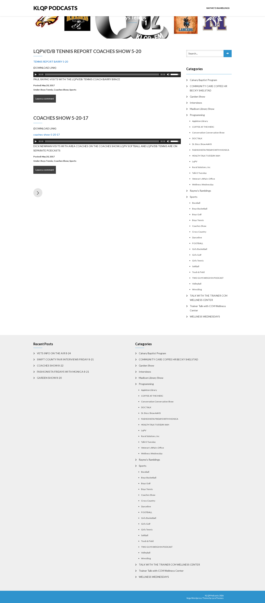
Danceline (197, 237)
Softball (195, 266)
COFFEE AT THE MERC (203, 126)
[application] (107, 74)
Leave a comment (45, 98)
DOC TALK (197, 138)
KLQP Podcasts (55, 8)
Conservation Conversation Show (208, 132)
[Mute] (168, 74)
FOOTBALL (197, 243)
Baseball (196, 203)
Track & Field (198, 272)
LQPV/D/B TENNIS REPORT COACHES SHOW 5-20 (87, 51)
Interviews (196, 102)
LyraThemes (218, 598)
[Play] (35, 74)
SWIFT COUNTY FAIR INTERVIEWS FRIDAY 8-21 (65, 359)
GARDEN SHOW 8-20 (49, 377)
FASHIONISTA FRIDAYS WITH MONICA (210, 150)
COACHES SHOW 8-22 (50, 365)
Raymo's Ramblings (200, 190)
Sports (72, 89)
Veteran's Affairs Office (203, 178)
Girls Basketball (199, 249)
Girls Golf (196, 254)
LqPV (194, 161)
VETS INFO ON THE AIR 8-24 (54, 353)
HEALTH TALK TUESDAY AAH (206, 155)
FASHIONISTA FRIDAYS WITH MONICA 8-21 (63, 371)
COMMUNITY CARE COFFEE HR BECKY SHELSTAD (208, 88)
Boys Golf (197, 214)
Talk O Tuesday (199, 173)
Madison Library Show (202, 108)
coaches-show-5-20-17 (46, 134)
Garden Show (197, 96)
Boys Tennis (47, 89)
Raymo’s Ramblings (217, 8)
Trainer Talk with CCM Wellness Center (208, 308)
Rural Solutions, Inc (201, 167)
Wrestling (197, 289)
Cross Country (199, 231)
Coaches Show (61, 89)
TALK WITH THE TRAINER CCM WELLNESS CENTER (208, 297)
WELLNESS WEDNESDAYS (205, 316)
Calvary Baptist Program (203, 79)
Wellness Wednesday (202, 184)
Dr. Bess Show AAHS (202, 144)
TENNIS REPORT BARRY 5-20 (50, 61)
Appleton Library (200, 121)
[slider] (176, 74)
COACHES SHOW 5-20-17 (60, 118)
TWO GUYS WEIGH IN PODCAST (208, 278)
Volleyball (196, 283)
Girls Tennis (198, 260)
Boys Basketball (199, 208)
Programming (197, 114)
